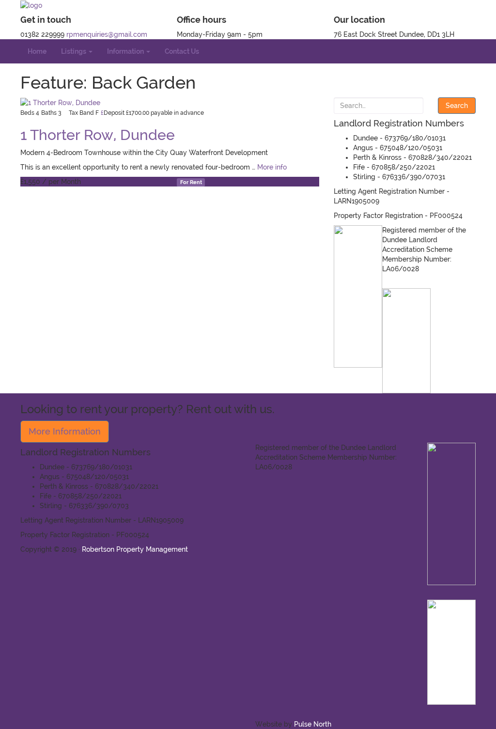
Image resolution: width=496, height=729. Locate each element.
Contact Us (182, 51)
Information (126, 51)
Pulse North (312, 724)
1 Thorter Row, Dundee (97, 134)
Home (37, 51)
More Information (65, 431)
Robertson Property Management (135, 549)
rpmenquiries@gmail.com (106, 34)
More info (272, 167)
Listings (74, 51)
